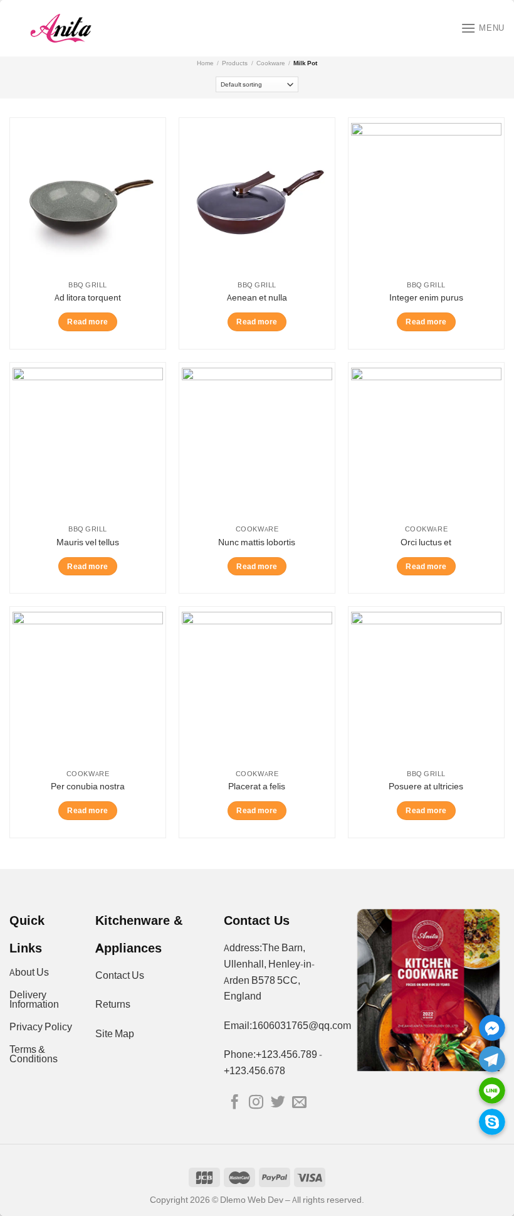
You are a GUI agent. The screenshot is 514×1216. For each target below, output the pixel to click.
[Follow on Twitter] (277, 1103)
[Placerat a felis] (257, 687)
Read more (87, 321)
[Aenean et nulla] (257, 198)
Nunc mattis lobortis (256, 542)
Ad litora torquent (88, 297)
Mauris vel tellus (87, 542)
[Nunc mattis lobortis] (257, 443)
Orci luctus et (426, 542)
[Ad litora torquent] (88, 198)
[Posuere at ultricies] (426, 687)
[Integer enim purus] (426, 198)
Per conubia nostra (88, 786)
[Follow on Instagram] (256, 1103)
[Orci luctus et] (426, 443)
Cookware (270, 63)
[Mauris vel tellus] (88, 443)
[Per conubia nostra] (88, 687)
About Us (29, 972)
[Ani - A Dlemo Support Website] (60, 28)
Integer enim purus (426, 297)
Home (205, 63)
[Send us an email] (299, 1103)
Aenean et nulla (257, 297)
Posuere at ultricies (426, 786)
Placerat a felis (256, 786)
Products (235, 63)
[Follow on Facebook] (234, 1103)
